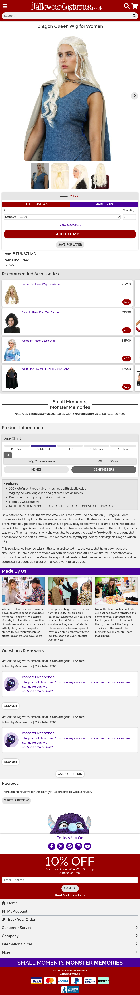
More (6, 952)
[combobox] (66, 15)
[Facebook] (51, 846)
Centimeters (104, 469)
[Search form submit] (134, 15)
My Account (17, 911)
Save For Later (70, 244)
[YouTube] (87, 846)
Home (12, 903)
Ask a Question (70, 774)
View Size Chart (70, 224)
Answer (10, 706)
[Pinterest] (69, 846)
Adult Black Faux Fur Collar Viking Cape (45, 369)
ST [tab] (7, 455)
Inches (36, 469)
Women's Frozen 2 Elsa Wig (38, 340)
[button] (135, 6)
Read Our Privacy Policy (70, 895)
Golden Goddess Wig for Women (41, 284)
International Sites (17, 944)
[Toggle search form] (127, 6)
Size (6, 210)
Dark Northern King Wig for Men (41, 312)
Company (10, 936)
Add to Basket (70, 234)
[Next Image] (134, 95)
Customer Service (17, 928)
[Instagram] (78, 846)
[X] (60, 846)
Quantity (129, 210)
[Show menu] (5, 6)
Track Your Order (21, 919)
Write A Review (16, 800)
